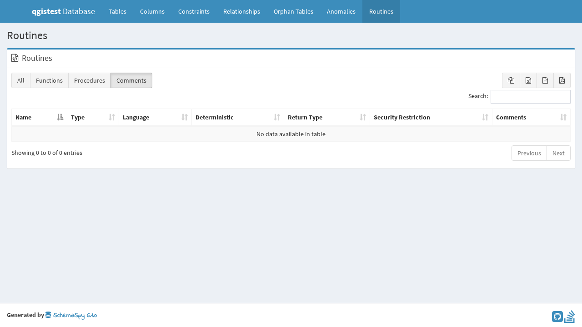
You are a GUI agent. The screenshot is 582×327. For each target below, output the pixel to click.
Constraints (194, 11)
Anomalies (341, 11)
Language (136, 117)
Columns (152, 11)
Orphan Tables (293, 11)
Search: (478, 96)
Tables (121, 11)
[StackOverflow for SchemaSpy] (569, 319)
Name (23, 117)
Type (78, 117)
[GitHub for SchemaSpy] (557, 319)
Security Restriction (402, 117)
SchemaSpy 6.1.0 (74, 315)
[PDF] (562, 80)
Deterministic (215, 117)
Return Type (305, 117)
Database (63, 11)
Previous (529, 153)
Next (558, 153)
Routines (381, 11)
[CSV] (545, 80)
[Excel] (528, 80)
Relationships (241, 11)
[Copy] (511, 80)
